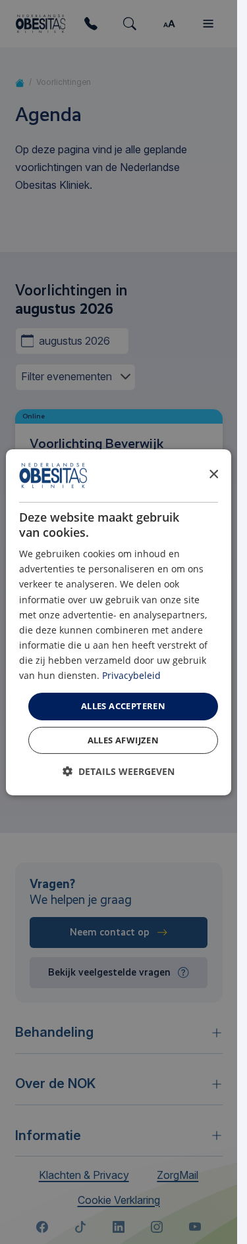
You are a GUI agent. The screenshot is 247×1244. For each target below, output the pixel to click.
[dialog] (118, 622)
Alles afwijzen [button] (123, 740)
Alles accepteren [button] (123, 706)
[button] (119, 771)
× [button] (213, 475)
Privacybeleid (131, 675)
